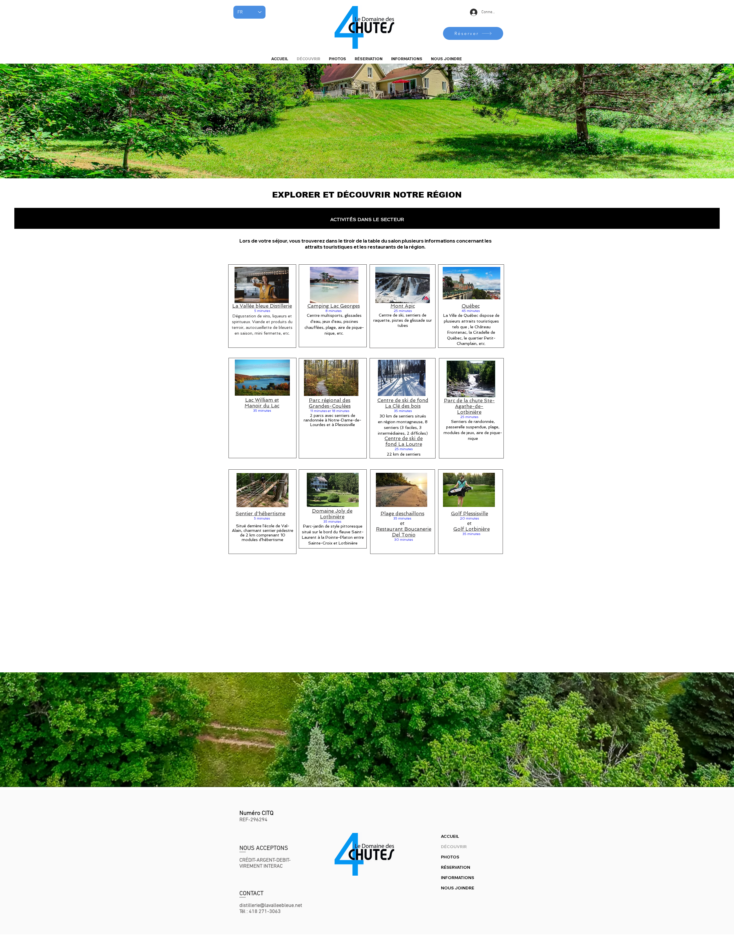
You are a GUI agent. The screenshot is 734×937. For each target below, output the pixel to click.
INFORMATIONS (457, 877)
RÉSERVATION (455, 867)
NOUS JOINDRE (457, 888)
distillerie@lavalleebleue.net (270, 906)
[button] (407, 59)
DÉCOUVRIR (454, 846)
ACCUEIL (450, 836)
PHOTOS (450, 857)
